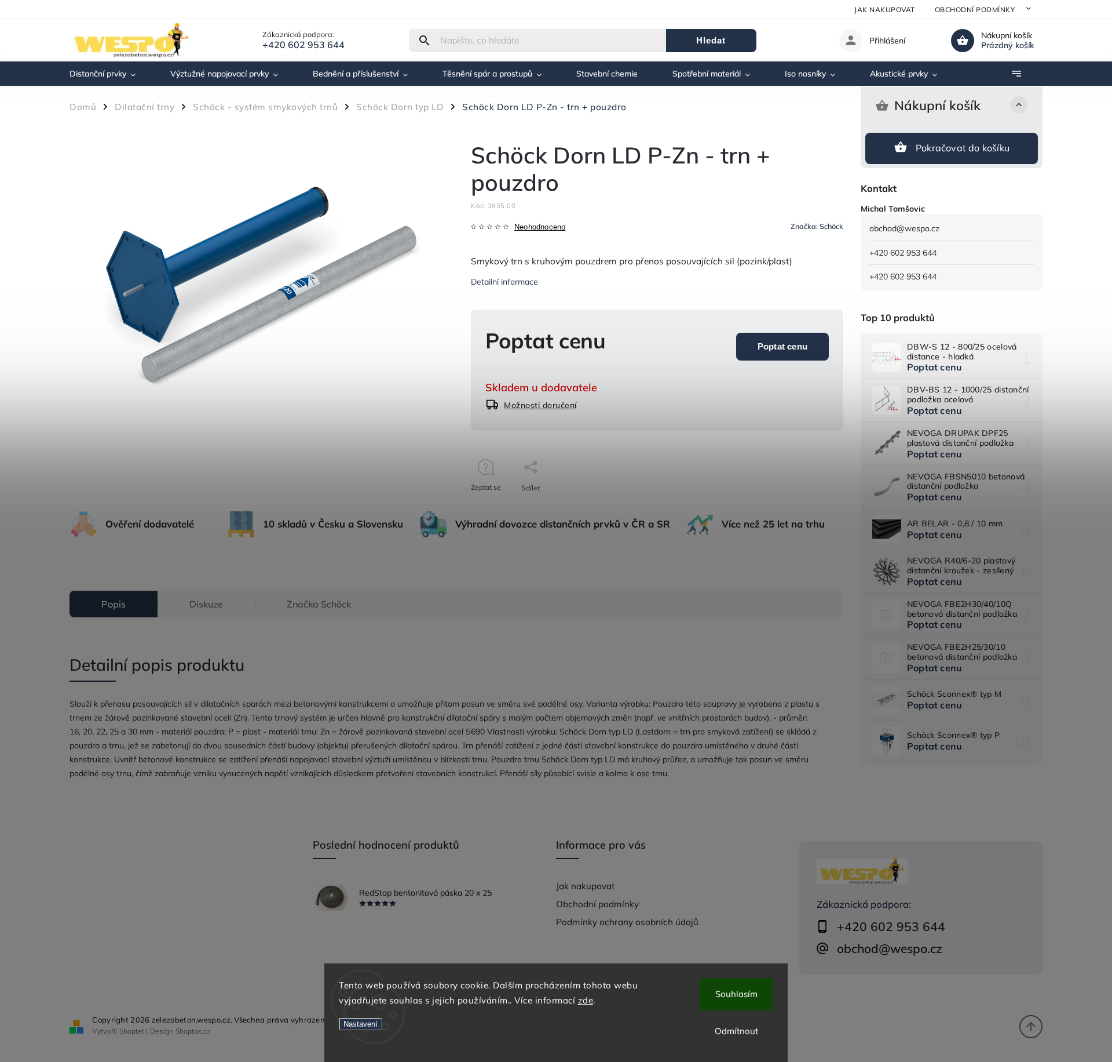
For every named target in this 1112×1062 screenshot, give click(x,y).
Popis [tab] (113, 604)
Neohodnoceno (539, 227)
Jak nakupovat (884, 9)
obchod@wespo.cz (904, 228)
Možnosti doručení (540, 405)
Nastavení (360, 1024)
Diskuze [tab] (206, 604)
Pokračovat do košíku (962, 148)
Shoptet (131, 1031)
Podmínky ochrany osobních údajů (627, 922)
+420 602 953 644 (903, 253)
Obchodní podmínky (975, 9)
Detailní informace (504, 282)
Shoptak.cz (192, 1031)
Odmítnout (736, 1030)
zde (586, 1000)
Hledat (711, 40)
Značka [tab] (319, 604)
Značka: (817, 226)
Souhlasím (736, 993)
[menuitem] (111, 73)
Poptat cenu (782, 346)
